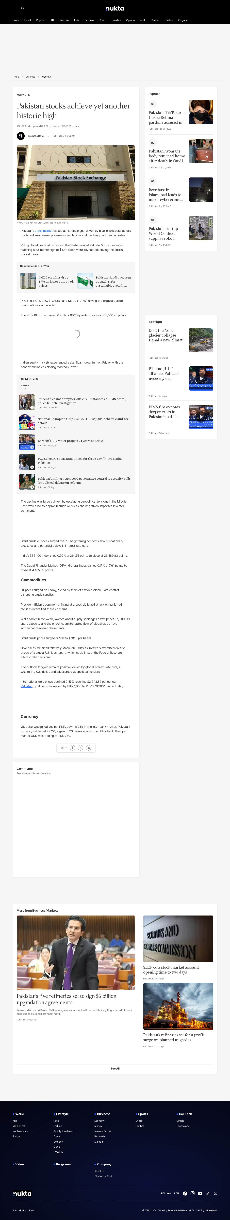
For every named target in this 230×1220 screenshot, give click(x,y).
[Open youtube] (200, 1193)
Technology (182, 1126)
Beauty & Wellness (63, 1131)
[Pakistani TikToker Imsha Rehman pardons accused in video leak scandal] (201, 111)
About (32, 1210)
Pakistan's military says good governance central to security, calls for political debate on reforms (84, 481)
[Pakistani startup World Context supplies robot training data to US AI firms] (201, 227)
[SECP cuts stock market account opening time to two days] (178, 938)
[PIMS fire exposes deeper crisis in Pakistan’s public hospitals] (201, 416)
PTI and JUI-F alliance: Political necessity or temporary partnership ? (164, 373)
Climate (180, 1120)
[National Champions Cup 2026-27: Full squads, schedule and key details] (27, 422)
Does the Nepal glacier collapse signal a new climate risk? (166, 335)
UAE (52, 20)
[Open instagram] (193, 1193)
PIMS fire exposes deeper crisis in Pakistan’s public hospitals (164, 412)
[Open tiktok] (208, 1193)
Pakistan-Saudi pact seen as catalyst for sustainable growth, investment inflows (113, 281)
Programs (183, 20)
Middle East (19, 1126)
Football (140, 1126)
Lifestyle (116, 20)
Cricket (139, 1120)
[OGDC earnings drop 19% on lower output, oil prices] (28, 281)
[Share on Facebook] (72, 748)
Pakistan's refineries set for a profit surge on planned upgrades (173, 1037)
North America (20, 1131)
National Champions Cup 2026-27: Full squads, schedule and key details (83, 421)
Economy (99, 1120)
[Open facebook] (185, 1193)
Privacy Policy (19, 1210)
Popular (40, 20)
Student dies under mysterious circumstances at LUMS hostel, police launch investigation (82, 401)
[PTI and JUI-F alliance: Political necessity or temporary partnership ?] (201, 378)
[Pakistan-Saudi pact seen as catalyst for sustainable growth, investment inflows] (85, 281)
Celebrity (58, 1141)
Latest (27, 20)
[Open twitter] (215, 1193)
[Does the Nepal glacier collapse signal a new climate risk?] (201, 339)
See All (115, 1068)
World (143, 20)
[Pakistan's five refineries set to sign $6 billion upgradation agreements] (76, 952)
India (76, 20)
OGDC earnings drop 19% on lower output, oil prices (56, 281)
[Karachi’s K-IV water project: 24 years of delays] (27, 442)
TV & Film (58, 1152)
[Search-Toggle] (23, 8)
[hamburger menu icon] (15, 8)
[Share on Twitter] (80, 748)
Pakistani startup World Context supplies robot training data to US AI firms (165, 233)
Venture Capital (102, 1131)
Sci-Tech (156, 20)
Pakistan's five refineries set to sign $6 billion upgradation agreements (67, 999)
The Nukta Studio (103, 1176)
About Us (99, 1171)
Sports (103, 20)
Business (89, 20)
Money (98, 1126)
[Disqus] (76, 824)
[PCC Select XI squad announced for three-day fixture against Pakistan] (27, 462)
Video (170, 20)
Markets (23, 94)
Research (99, 1136)
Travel (57, 1136)
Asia (15, 1120)
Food (56, 1120)
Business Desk (35, 136)
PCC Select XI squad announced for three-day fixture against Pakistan (80, 461)
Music (57, 1146)
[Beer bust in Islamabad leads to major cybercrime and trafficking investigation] (201, 189)
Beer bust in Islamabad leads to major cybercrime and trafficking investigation (165, 195)
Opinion (130, 20)
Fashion (58, 1126)
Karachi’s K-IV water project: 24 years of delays (71, 441)
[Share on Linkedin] (88, 748)
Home (16, 20)
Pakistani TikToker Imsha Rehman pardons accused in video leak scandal (165, 117)
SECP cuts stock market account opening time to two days (171, 969)
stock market (44, 230)
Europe (16, 1136)
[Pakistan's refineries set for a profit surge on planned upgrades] (178, 1006)
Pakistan (64, 20)
